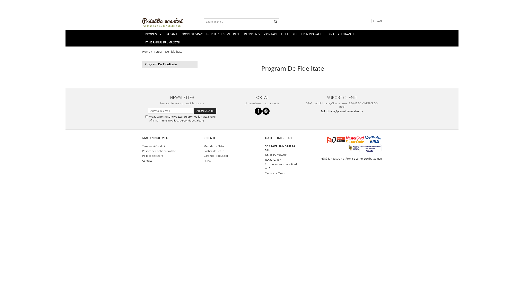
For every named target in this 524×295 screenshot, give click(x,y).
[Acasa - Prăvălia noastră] (162, 21)
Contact (147, 160)
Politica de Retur (214, 151)
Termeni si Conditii (153, 146)
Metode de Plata (214, 146)
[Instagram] (266, 111)
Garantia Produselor (216, 156)
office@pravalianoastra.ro (344, 111)
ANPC (207, 160)
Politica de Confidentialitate (187, 120)
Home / (147, 51)
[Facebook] (258, 111)
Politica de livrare (152, 156)
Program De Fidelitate (167, 51)
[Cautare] (275, 21)
